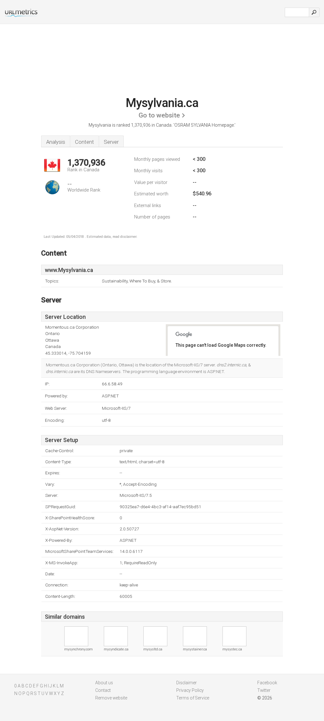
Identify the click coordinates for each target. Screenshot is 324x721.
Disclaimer (186, 682)
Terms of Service (192, 697)
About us (104, 682)
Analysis (55, 142)
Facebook (267, 682)
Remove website (111, 697)
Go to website (159, 115)
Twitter (264, 690)
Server (111, 142)
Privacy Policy (190, 690)
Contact (103, 690)
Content (84, 142)
